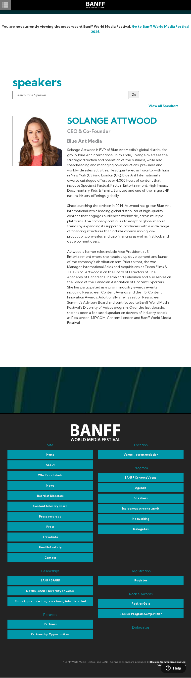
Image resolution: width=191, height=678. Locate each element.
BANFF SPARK (50, 580)
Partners (50, 624)
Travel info (50, 537)
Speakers (141, 498)
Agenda (140, 488)
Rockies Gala (141, 603)
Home (50, 454)
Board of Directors (50, 496)
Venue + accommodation (141, 454)
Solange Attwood (112, 120)
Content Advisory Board (50, 506)
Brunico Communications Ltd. (168, 662)
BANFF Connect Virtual (141, 477)
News (50, 485)
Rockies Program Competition (140, 614)
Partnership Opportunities (50, 634)
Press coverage (50, 516)
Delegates (141, 529)
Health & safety (50, 547)
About (50, 465)
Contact (50, 557)
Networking (140, 519)
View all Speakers (163, 106)
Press (50, 527)
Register (140, 580)
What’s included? (50, 475)
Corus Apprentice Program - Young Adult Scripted (50, 601)
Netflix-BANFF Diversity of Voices (50, 591)
